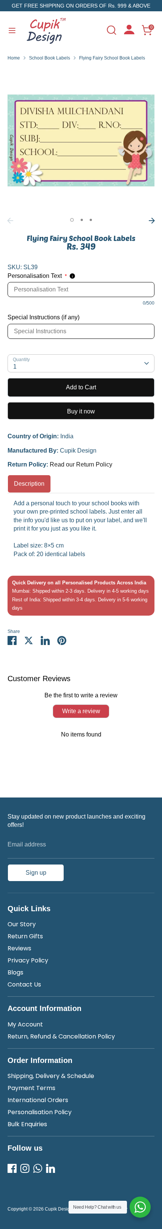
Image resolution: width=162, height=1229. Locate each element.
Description (29, 483)
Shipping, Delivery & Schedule (51, 1076)
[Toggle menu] (12, 30)
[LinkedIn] (50, 1168)
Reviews (19, 948)
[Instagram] (24, 1168)
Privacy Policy (28, 960)
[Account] (129, 32)
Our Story (22, 924)
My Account (25, 1024)
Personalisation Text (37, 276)
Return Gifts (25, 936)
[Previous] (10, 220)
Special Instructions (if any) (43, 317)
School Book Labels (49, 58)
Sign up (36, 872)
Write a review (81, 711)
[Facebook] (12, 1168)
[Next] (152, 220)
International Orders (38, 1100)
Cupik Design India (64, 1209)
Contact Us (24, 984)
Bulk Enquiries (27, 1124)
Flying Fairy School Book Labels (112, 58)
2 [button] (82, 220)
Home (14, 58)
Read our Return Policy (81, 464)
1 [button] (72, 220)
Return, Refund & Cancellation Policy (61, 1036)
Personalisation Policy (40, 1112)
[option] (81, 140)
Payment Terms (31, 1088)
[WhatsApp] (37, 1168)
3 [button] (91, 220)
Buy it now (81, 411)
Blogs (15, 972)
